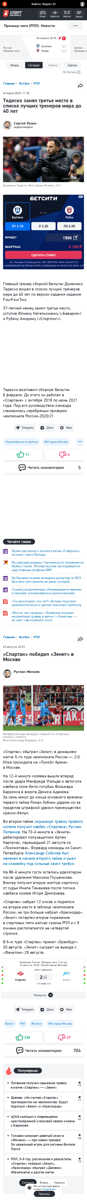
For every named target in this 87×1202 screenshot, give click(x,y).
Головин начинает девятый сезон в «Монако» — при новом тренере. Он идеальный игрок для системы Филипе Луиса (43, 1142)
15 (79, 1161)
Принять (44, 1194)
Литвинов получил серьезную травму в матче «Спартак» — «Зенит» (39, 1085)
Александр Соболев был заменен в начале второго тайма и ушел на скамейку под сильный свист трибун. (39, 858)
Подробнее (48, 1189)
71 (79, 1100)
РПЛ (37, 83)
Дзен (50, 428)
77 (79, 1085)
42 (79, 1119)
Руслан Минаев (27, 672)
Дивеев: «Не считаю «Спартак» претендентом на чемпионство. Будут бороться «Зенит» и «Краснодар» (39, 1102)
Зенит (67, 979)
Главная (9, 83)
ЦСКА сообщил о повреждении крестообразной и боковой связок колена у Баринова (43, 1121)
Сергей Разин (25, 123)
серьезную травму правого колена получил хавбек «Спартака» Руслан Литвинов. (43, 826)
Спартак (20, 979)
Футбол (25, 83)
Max (69, 428)
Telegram (27, 428)
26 (79, 1138)
